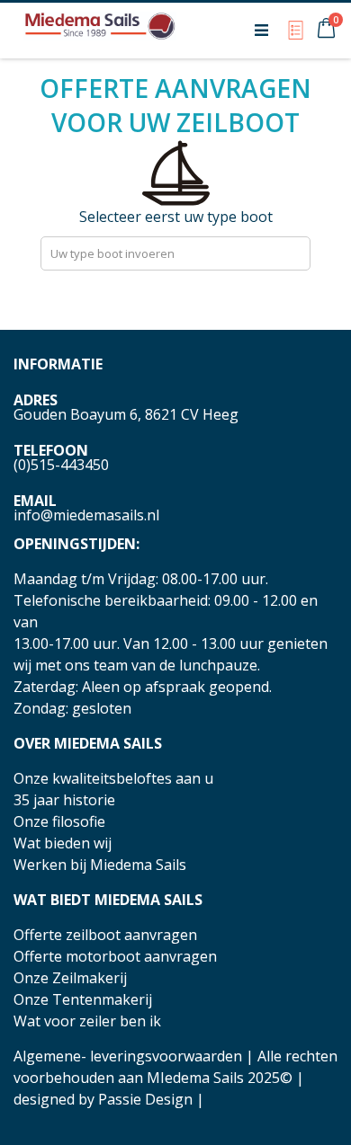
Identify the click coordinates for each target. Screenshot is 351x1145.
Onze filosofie (59, 821)
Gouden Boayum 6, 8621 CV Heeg (126, 414)
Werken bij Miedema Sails (100, 864)
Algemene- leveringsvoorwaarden (128, 1056)
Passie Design (145, 1099)
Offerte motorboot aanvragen (115, 956)
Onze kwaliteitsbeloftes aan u (113, 778)
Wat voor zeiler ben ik (87, 1021)
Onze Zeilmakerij (70, 978)
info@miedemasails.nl (86, 515)
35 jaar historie (64, 800)
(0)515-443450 (61, 465)
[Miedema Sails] (99, 30)
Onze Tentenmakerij (83, 999)
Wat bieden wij (63, 843)
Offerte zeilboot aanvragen (105, 935)
